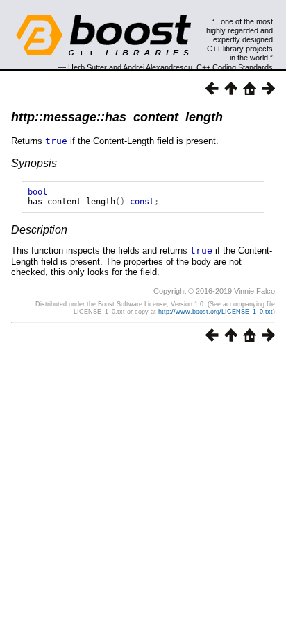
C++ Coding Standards (234, 67)
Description (39, 230)
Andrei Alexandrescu (157, 67)
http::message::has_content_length (117, 117)
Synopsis (34, 163)
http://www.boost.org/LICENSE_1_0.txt (215, 311)
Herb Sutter (87, 67)
